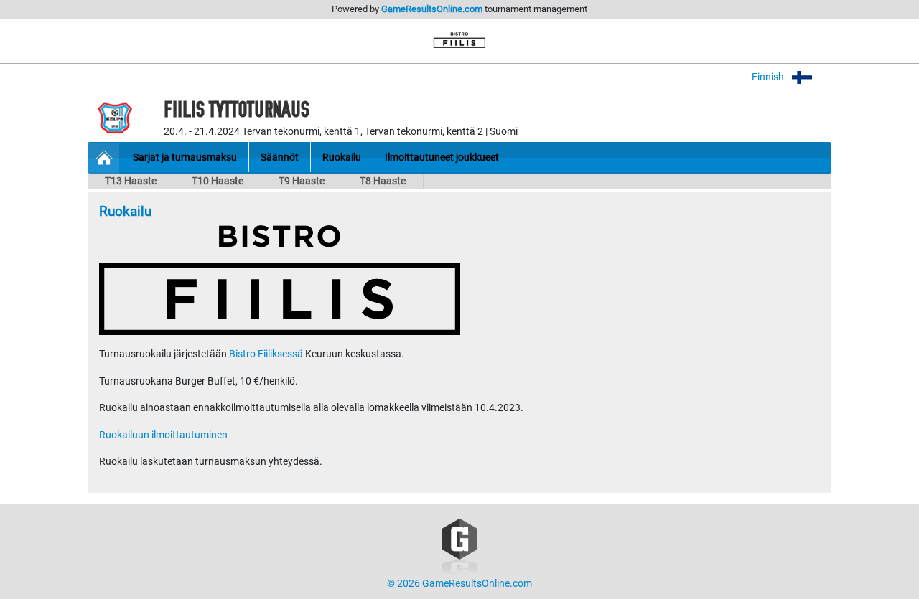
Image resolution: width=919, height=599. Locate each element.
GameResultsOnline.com (431, 9)
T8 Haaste (383, 181)
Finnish (769, 77)
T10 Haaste (217, 181)
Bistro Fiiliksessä (266, 354)
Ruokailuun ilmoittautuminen (163, 435)
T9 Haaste (302, 181)
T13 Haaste (131, 181)
